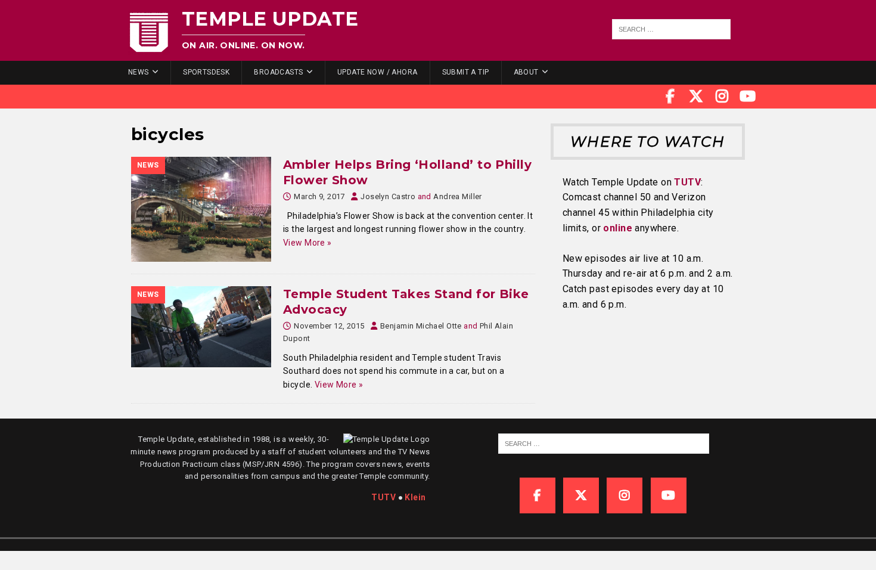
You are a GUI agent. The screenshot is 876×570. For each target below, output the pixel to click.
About (526, 72)
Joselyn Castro (388, 196)
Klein (415, 497)
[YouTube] (748, 97)
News (138, 72)
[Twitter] (696, 97)
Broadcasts (278, 72)
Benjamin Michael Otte (421, 325)
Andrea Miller (457, 196)
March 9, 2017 (319, 196)
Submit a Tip (465, 72)
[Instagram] (722, 97)
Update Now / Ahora (377, 72)
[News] (201, 209)
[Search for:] (671, 29)
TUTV (687, 182)
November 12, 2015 (329, 325)
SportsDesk (206, 72)
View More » (307, 242)
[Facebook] (670, 97)
